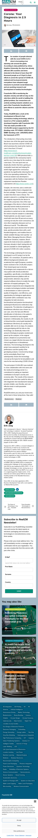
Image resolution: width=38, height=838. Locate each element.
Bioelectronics (9, 399)
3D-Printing (17, 706)
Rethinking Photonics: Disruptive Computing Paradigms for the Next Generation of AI (16, 617)
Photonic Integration (26, 763)
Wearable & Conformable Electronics (17, 672)
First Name (8, 566)
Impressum (28, 835)
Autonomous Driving (9, 712)
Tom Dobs (28, 658)
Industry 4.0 (26, 741)
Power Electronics (8, 766)
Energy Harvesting (8, 732)
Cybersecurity (7, 721)
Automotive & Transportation (14, 640)
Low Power (19, 752)
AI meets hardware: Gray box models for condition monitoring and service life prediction (18, 648)
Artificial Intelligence (17, 709)
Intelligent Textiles (8, 743)
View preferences (19, 831)
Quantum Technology (23, 766)
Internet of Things (21, 743)
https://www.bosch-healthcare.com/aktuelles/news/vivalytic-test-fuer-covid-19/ (18, 153)
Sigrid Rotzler (11, 691)
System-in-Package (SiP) (10, 780)
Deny (19, 825)
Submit (19, 591)
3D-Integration (7, 706)
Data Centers (18, 721)
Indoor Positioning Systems (11, 741)
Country (8, 582)
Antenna (5, 709)
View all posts (9, 489)
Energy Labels (21, 732)
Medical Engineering (11, 10)
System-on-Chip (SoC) (28, 780)
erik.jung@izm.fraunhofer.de (13, 492)
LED (15, 746)
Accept (19, 820)
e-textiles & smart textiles (10, 723)
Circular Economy (27, 718)
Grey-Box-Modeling (9, 735)
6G (29, 706)
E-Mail (7, 557)
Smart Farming (20, 775)
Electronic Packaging (9, 729)
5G (25, 706)
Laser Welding (7, 746)
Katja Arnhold (26, 628)
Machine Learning (8, 755)
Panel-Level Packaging (10, 763)
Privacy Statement (20, 835)
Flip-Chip (31, 732)
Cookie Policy (10, 835)
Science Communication (10, 772)
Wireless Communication (21, 786)
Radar (5, 769)
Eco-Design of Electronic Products (13, 726)
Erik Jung (9, 25)
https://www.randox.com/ (24, 184)
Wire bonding (7, 786)
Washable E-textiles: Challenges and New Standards (15, 679)
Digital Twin (28, 721)
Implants (31, 738)
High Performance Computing (12, 738)
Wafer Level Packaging (25, 783)
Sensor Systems (8, 775)
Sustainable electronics (10, 778)
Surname (8, 574)
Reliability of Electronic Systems (19, 769)
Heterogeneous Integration (25, 735)
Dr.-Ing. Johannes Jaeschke (15, 658)
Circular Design (15, 718)
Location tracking (8, 752)
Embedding (21, 729)
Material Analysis (22, 755)
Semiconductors (25, 772)
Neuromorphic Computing (11, 761)
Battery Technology (24, 712)
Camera (28, 715)
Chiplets (5, 718)
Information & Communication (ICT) (15, 609)
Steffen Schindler (23, 691)
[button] (35, 801)
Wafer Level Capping (9, 783)
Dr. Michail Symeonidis (14, 628)
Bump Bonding (18, 715)
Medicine (18, 399)
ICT (25, 738)
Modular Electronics (17, 758)
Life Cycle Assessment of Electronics (14, 749)
